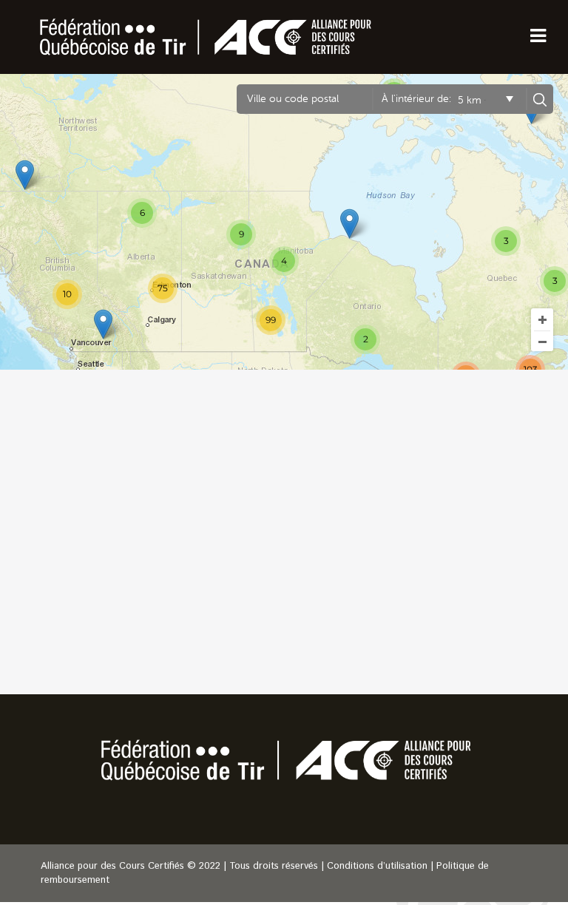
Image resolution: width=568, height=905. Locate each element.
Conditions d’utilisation (377, 866)
